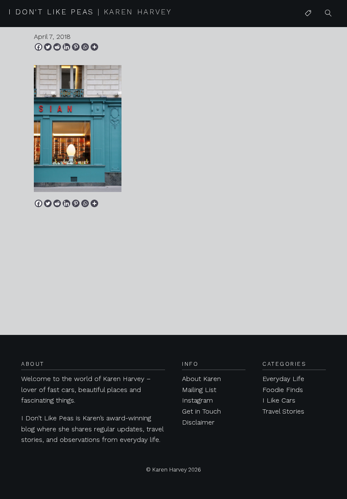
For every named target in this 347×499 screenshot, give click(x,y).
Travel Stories (283, 411)
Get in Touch (201, 411)
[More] (94, 47)
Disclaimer (198, 422)
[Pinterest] (76, 47)
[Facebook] (38, 47)
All (308, 30)
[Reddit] (57, 47)
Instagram (197, 400)
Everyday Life (283, 379)
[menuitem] (308, 13)
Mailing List (199, 390)
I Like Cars (321, 79)
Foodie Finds (282, 390)
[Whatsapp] (85, 47)
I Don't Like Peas (90, 12)
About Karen (201, 379)
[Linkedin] (66, 47)
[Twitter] (48, 47)
